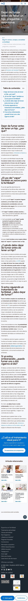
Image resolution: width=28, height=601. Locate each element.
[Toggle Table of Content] (23, 88)
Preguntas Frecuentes (7, 539)
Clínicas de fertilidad (6, 532)
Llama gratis (8, 598)
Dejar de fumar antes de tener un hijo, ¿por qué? (13, 93)
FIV (8, 305)
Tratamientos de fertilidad (8, 530)
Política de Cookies (6, 556)
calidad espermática (16, 346)
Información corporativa (7, 544)
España (23, 1)
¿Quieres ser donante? (7, 537)
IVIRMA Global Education (8, 547)
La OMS (18, 261)
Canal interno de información (9, 558)
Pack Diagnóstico (5, 535)
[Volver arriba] (25, 517)
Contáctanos (21, 598)
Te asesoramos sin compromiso (14, 450)
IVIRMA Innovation (6, 549)
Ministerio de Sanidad (12, 70)
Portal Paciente (7, 1)
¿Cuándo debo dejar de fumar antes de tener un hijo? (14, 102)
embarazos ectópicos (20, 153)
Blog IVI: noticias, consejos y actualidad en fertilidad (13, 41)
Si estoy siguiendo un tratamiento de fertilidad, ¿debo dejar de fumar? (15, 107)
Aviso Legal (4, 554)
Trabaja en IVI (5, 551)
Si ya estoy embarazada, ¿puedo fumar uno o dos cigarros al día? (12, 114)
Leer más (3, 480)
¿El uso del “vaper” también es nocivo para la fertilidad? (14, 98)
